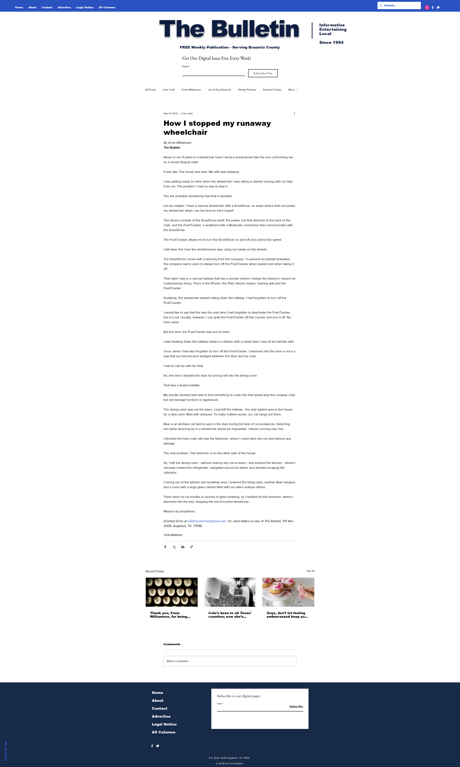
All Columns (163, 732)
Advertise (161, 716)
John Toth (169, 89)
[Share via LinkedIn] (183, 547)
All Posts (151, 89)
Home (157, 693)
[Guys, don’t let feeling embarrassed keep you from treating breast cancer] (288, 592)
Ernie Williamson (191, 89)
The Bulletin (229, 29)
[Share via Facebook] (165, 547)
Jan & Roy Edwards (219, 89)
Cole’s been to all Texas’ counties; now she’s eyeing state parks (229, 614)
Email (186, 66)
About (157, 700)
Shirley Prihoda (247, 89)
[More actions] (294, 113)
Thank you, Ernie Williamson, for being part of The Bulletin (168, 614)
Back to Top (5, 751)
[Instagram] (427, 7)
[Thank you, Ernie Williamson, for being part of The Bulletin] (172, 592)
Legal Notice (164, 724)
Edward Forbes (272, 89)
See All (310, 570)
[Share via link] (191, 547)
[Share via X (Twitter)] (174, 547)
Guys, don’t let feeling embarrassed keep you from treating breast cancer (287, 614)
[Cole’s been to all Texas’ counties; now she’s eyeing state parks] (230, 592)
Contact (159, 708)
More (291, 89)
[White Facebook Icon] (433, 7)
